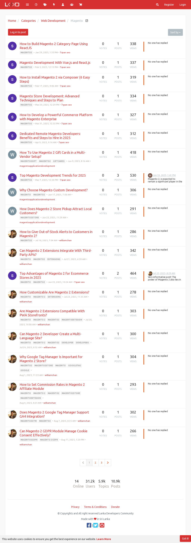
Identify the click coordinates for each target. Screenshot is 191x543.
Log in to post (18, 32)
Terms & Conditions (95, 506)
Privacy (75, 506)
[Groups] (71, 4)
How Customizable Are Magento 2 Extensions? (54, 292)
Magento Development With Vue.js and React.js (55, 62)
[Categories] (27, 4)
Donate (115, 506)
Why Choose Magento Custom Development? (54, 190)
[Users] (62, 4)
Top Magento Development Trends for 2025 (53, 175)
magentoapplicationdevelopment (37, 166)
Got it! (185, 538)
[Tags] (45, 4)
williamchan (65, 240)
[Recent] (36, 4)
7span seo (65, 52)
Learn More (103, 539)
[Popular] (54, 4)
